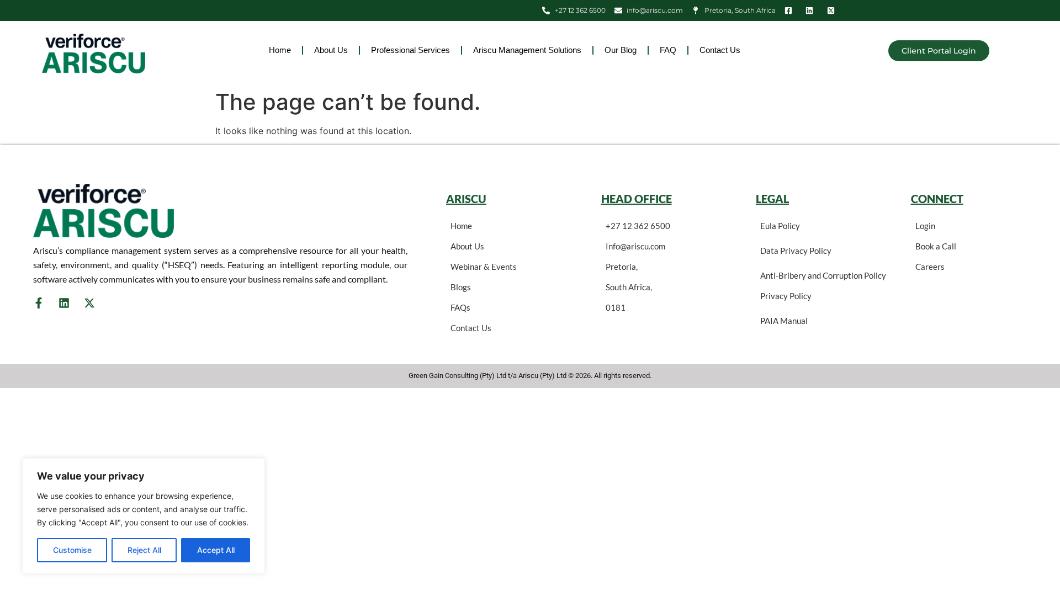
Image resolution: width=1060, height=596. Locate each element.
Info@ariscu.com (635, 246)
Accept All (216, 550)
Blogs (461, 287)
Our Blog (621, 50)
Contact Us (719, 50)
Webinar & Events (484, 267)
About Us (331, 50)
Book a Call (935, 246)
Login (925, 226)
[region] (143, 516)
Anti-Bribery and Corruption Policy (823, 275)
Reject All (144, 550)
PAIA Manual (784, 321)
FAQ (668, 50)
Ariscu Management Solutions (527, 50)
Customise (72, 550)
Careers (930, 267)
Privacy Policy (786, 296)
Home (280, 50)
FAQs (460, 307)
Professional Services (410, 50)
